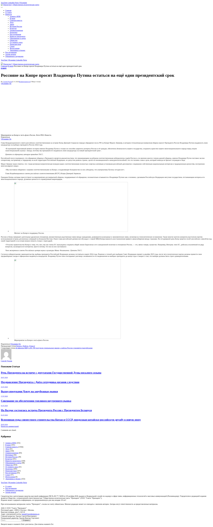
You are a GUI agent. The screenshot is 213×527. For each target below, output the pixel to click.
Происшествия (15, 44)
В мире (12, 18)
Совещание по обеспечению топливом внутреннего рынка (36, 400)
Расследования (15, 34)
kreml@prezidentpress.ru (30, 514)
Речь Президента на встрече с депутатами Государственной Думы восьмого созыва (51, 372)
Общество (13, 40)
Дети (12, 22)
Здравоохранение (16, 30)
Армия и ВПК (15, 16)
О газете (8, 12)
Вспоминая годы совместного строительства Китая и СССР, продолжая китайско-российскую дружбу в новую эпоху (71, 419)
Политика (13, 32)
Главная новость (16, 20)
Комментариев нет (25, 81)
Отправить (26, 520)
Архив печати (10, 54)
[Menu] (2, 7)
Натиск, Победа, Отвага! (25, 346)
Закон (12, 24)
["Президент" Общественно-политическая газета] (20, 5)
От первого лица (16, 42)
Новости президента (17, 36)
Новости (8, 14)
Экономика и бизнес (17, 50)
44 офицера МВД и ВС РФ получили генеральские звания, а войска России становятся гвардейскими (54, 348)
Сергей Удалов (7, 81)
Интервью (9, 455)
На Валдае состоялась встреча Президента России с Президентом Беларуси (46, 410)
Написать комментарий (10, 426)
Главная (8, 10)
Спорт (12, 46)
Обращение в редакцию (14, 56)
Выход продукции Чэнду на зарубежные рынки (29, 391)
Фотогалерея (14, 48)
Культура (13, 28)
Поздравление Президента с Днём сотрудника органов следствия (40, 382)
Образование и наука (18, 38)
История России (16, 26)
